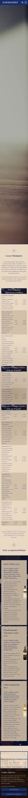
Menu (26, 1)
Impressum (4, 786)
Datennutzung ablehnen (14, 794)
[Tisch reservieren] (22, 2)
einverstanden (14, 789)
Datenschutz (11, 786)
